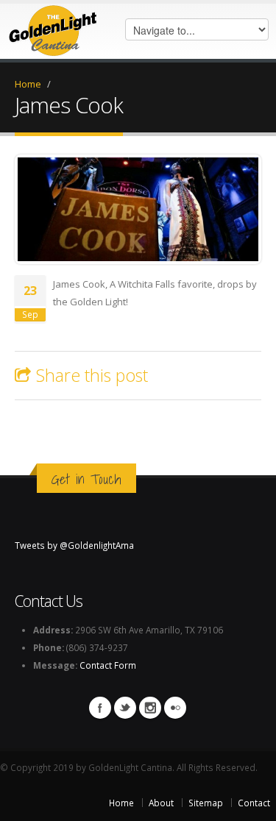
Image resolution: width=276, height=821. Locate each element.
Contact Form (107, 665)
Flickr (175, 708)
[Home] (53, 27)
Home (28, 83)
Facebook (100, 708)
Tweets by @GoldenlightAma (74, 545)
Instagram (150, 708)
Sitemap (205, 802)
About (161, 802)
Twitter (125, 708)
